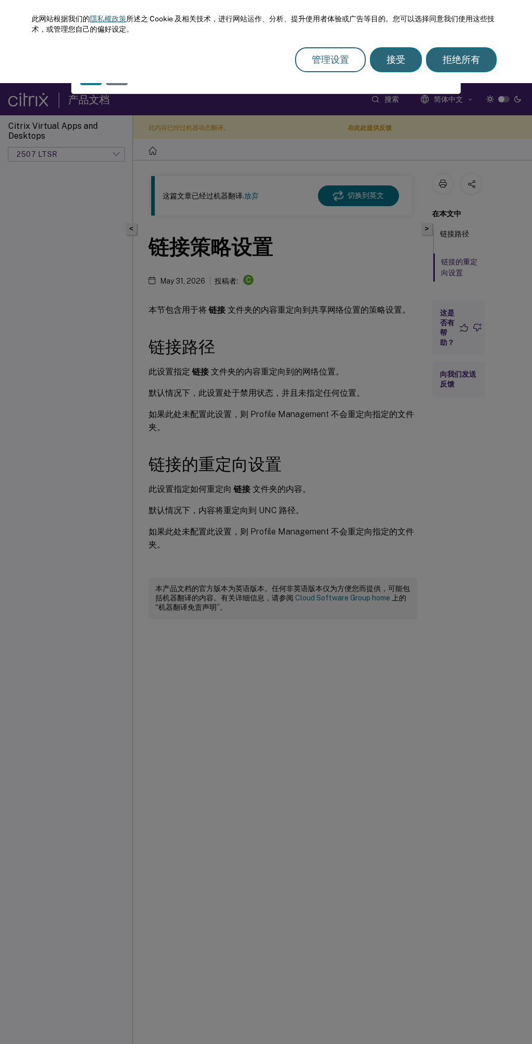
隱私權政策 (108, 19)
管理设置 (330, 59)
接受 (396, 59)
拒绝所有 (461, 59)
